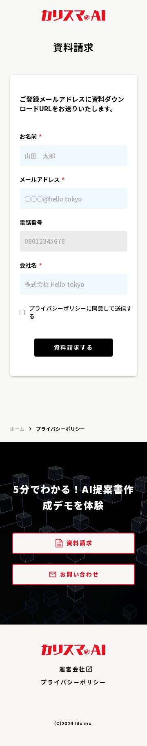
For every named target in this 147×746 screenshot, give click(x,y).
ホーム (17, 429)
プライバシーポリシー (74, 682)
